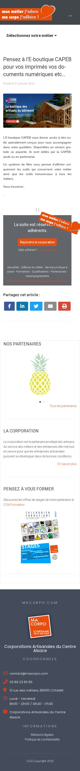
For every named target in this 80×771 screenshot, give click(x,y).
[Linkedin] (22, 306)
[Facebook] (9, 306)
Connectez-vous (47, 249)
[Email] (50, 306)
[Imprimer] (64, 306)
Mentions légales (42, 734)
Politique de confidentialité (42, 739)
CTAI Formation (14, 504)
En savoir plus (67, 464)
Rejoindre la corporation (37, 242)
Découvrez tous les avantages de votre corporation (37, 281)
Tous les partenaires (63, 406)
